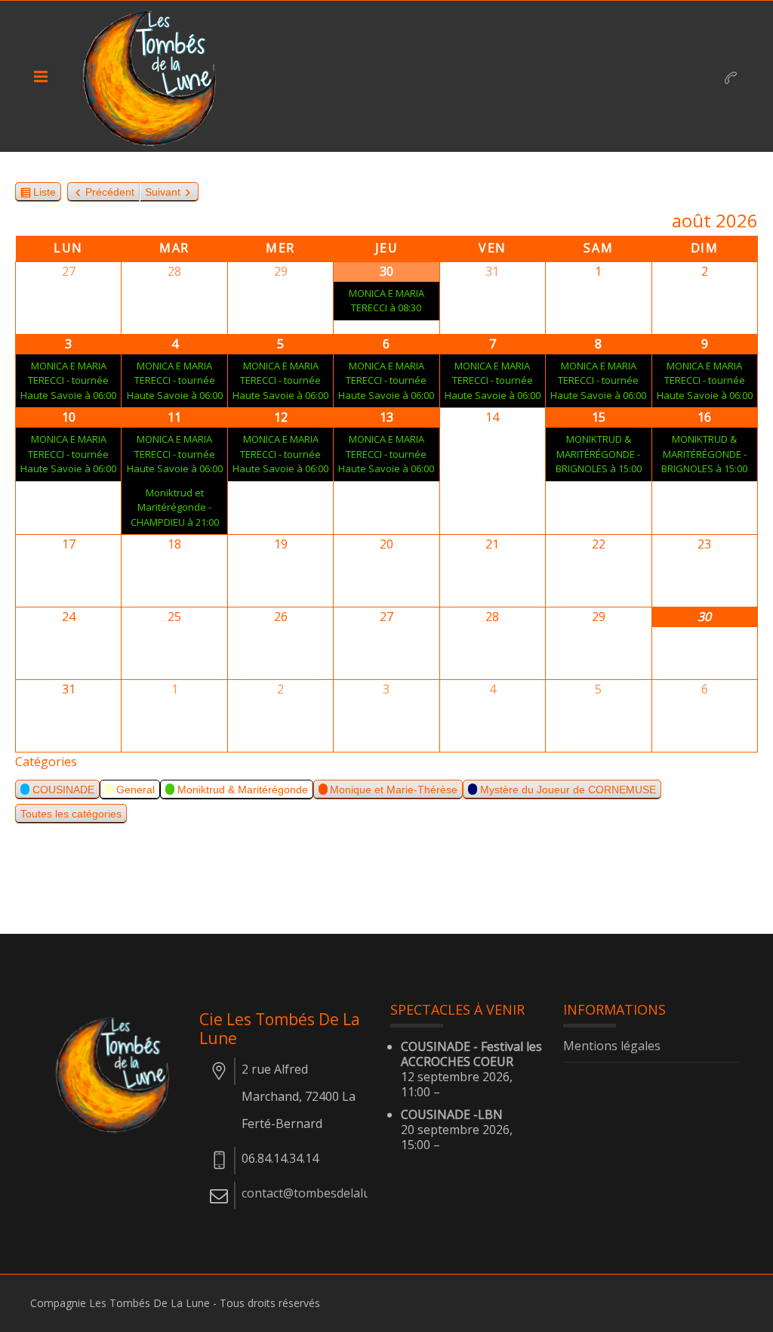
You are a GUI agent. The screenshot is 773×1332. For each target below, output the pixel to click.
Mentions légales (612, 1046)
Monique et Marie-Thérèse (393, 789)
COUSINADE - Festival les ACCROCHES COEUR (471, 1054)
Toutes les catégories (71, 814)
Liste (44, 194)
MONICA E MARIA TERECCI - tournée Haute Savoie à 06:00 (68, 380)
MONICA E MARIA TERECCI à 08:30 (386, 300)
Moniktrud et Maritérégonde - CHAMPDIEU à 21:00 (175, 507)
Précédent (109, 192)
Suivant (162, 192)
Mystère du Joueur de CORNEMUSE (568, 789)
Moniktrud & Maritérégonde (242, 789)
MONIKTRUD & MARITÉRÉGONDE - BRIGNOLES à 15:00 (599, 453)
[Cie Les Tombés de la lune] (154, 76)
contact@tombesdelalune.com (326, 1193)
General (135, 789)
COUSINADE (63, 789)
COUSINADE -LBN (452, 1114)
